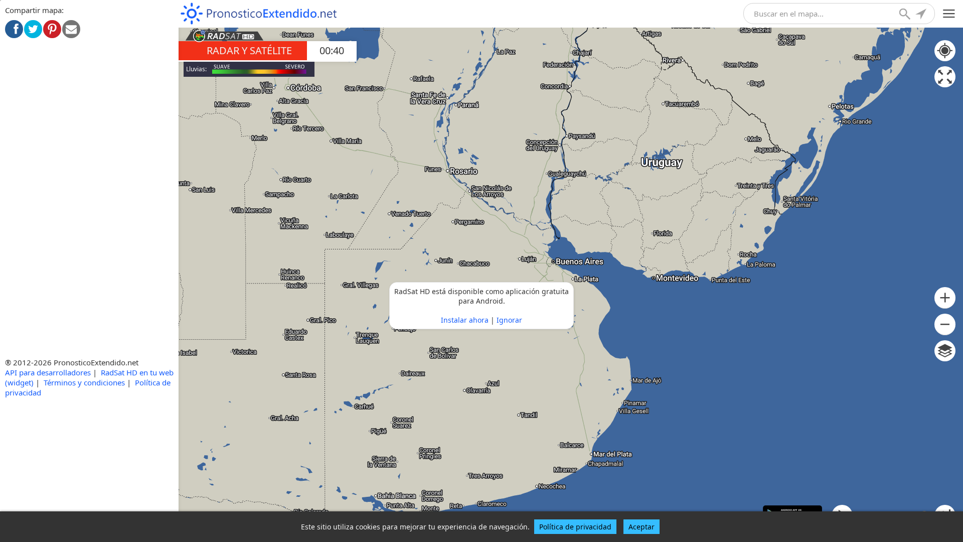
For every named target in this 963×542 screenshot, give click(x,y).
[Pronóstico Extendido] (259, 14)
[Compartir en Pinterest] (52, 29)
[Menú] (949, 14)
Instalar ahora (465, 320)
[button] (944, 298)
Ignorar (509, 320)
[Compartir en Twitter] (33, 29)
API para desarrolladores (48, 372)
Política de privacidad (575, 526)
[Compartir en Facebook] (14, 29)
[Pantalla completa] (944, 76)
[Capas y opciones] (944, 350)
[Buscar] (906, 15)
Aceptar (641, 526)
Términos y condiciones (84, 382)
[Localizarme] (922, 15)
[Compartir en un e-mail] (71, 29)
